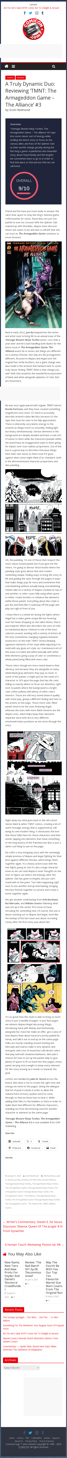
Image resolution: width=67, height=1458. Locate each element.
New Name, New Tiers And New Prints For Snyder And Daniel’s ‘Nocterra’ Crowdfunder (13, 1275)
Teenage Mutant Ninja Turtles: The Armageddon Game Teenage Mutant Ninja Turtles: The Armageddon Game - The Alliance (31, 1192)
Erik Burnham (49, 1176)
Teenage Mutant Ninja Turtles (18, 1183)
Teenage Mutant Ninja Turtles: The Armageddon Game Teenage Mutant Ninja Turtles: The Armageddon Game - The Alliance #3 (32, 1199)
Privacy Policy (31, 1441)
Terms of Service (46, 1441)
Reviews (20, 77)
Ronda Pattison (49, 1179)
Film (27, 1438)
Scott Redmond (32, 1176)
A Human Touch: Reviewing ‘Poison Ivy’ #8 (34, 1244)
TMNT (45, 1203)
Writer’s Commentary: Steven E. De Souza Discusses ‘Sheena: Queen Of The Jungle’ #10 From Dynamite (32, 1226)
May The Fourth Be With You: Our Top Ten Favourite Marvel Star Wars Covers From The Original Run (54, 1277)
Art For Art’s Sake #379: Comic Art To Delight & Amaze (31, 7)
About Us (19, 1441)
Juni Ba (17, 1179)
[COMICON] (33, 19)
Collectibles (36, 1438)
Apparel (55, 1438)
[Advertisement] (43, 1396)
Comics (10, 77)
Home (12, 1438)
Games (47, 1438)
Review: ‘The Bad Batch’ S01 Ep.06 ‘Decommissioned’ (33, 1269)
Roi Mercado (35, 1179)
